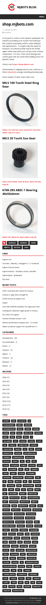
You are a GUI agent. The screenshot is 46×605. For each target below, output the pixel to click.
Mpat (37, 522)
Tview (14, 582)
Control (34, 445)
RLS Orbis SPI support (10, 314)
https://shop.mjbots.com (23, 64)
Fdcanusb (14, 465)
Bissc (19, 437)
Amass (19, 425)
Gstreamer (30, 473)
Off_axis (38, 526)
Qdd (20, 542)
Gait (20, 469)
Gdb (27, 469)
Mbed (23, 498)
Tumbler (37, 578)
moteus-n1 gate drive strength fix (15, 295)
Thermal (27, 570)
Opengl (14, 530)
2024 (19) (6, 385)
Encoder (7, 461)
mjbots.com (7, 259)
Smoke (12, 558)
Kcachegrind (28, 485)
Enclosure (30, 457)
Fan (28, 461)
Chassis (22, 441)
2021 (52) (6, 397)
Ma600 (30, 489)
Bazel (19, 433)
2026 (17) (6, 377)
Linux (11, 489)
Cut (25, 449)
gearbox (23, 243)
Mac (5, 494)
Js (4, 485)
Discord (18, 453)
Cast (15, 441)
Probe (17, 538)
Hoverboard (18, 477)
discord (11, 72)
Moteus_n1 (26, 510)
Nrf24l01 (21, 526)
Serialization (31, 550)
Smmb (5, 558)
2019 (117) (6, 405)
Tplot (21, 578)
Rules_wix (20, 550)
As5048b (35, 429)
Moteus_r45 (19, 518)
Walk (19, 586)
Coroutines (8, 449)
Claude (31, 441)
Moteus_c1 (15, 510)
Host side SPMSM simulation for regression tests (21, 307)
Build (26, 437)
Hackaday (7, 477)
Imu (25, 481)
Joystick (37, 481)
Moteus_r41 (8, 514)
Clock (39, 441)
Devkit (38, 449)
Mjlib (14, 506)
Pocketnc (35, 534)
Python (12, 542)
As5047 (28, 429)
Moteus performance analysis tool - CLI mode (20, 322)
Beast (5, 437)
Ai (29, 421)
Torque (13, 578)
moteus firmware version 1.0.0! (14, 318)
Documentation (8, 342)
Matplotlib (14, 498)
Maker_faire (33, 494)
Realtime (24, 546)
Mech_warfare (34, 498)
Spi (22, 562)
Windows (7, 590)
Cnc (5, 445)
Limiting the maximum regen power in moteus (20, 311)
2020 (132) (6, 401)
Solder (15, 562)
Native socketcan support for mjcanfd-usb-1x (19, 326)
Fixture (32, 465)
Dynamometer (18, 457)
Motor (29, 522)
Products (8, 32)
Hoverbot (29, 477)
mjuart (4, 303)
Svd (20, 570)
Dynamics (7, 457)
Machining (13, 494)
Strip (13, 570)
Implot (18, 481)
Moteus (6, 510)
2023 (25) (6, 389)
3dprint (6, 421)
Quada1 (14, 546)
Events (4, 346)
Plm (27, 534)
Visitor (11, 586)
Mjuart (32, 506)
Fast (34, 461)
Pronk (34, 538)
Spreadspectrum (32, 562)
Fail (22, 461)
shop (26, 247)
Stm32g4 (37, 566)
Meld (5, 502)
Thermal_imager (9, 574)
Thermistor (22, 574)
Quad (35, 542)
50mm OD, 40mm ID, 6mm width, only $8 (19, 237)
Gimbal (13, 473)
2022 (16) (6, 393)
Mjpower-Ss (23, 506)
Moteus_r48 (30, 518)
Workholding (18, 590)
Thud (5, 578)
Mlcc (40, 506)
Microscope (25, 502)
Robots (5, 366)
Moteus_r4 (37, 510)
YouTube (5, 263)
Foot (40, 465)
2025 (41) (6, 381)
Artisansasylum (9, 429)
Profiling (25, 538)
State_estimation (10, 566)
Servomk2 (14, 554)
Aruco (20, 429)
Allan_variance (9, 425)
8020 (13, 421)
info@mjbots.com (35, 598)
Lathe (38, 485)
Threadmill (33, 574)
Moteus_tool (8, 522)
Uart (20, 582)
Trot (28, 578)
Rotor (6, 550)
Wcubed (27, 586)
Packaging (34, 530)
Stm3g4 (6, 570)
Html (38, 477)
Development (7, 338)
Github (21, 473)
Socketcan (31, 558)
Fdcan (6, 465)
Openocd (24, 530)
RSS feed (5, 279)
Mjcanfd (6, 506)
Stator (21, 566)
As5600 (6, 433)
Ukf (27, 582)
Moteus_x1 (20, 522)
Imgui (10, 481)
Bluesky (14, 263)
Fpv (5, 469)
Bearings (39, 433)
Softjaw (6, 562)
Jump (19, 485)
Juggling (11, 485)
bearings (12, 243)
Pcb (5, 534)
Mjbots (5, 354)
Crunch (17, 449)
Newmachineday (9, 526)
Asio (12, 433)
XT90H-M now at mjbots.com (13, 299)
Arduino (28, 425)
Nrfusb (29, 526)
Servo (6, 554)
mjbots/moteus (8, 271)
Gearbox (35, 469)
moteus (17, 247)
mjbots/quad (7, 275)
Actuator (21, 421)
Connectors (23, 445)
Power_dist (7, 538)
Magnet (22, 494)
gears (33, 243)
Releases (5, 362)
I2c (4, 481)
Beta (12, 437)
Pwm (5, 542)
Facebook (35, 263)
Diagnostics (8, 453)
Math (5, 498)
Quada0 (6, 546)
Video (39, 582)
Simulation (32, 554)
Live (17, 489)
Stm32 (29, 566)
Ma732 (38, 489)
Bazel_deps (28, 433)
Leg (5, 489)
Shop (23, 554)
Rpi (12, 550)
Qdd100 (27, 542)
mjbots (7, 247)
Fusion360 (12, 469)
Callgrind (7, 441)
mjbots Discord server (10, 267)
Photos (12, 534)
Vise (5, 586)
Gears (6, 473)
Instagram (23, 263)
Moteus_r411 (19, 514)
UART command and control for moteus (17, 291)
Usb (32, 582)
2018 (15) (6, 409)
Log (23, 489)
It (30, 481)
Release (32, 546)
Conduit (12, 445)
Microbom (13, 502)
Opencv (6, 530)
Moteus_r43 (8, 518)
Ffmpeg (23, 465)
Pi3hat (20, 534)
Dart (31, 449)
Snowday (21, 558)
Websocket (37, 586)
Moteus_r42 (31, 514)
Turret (6, 582)
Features (5, 350)
